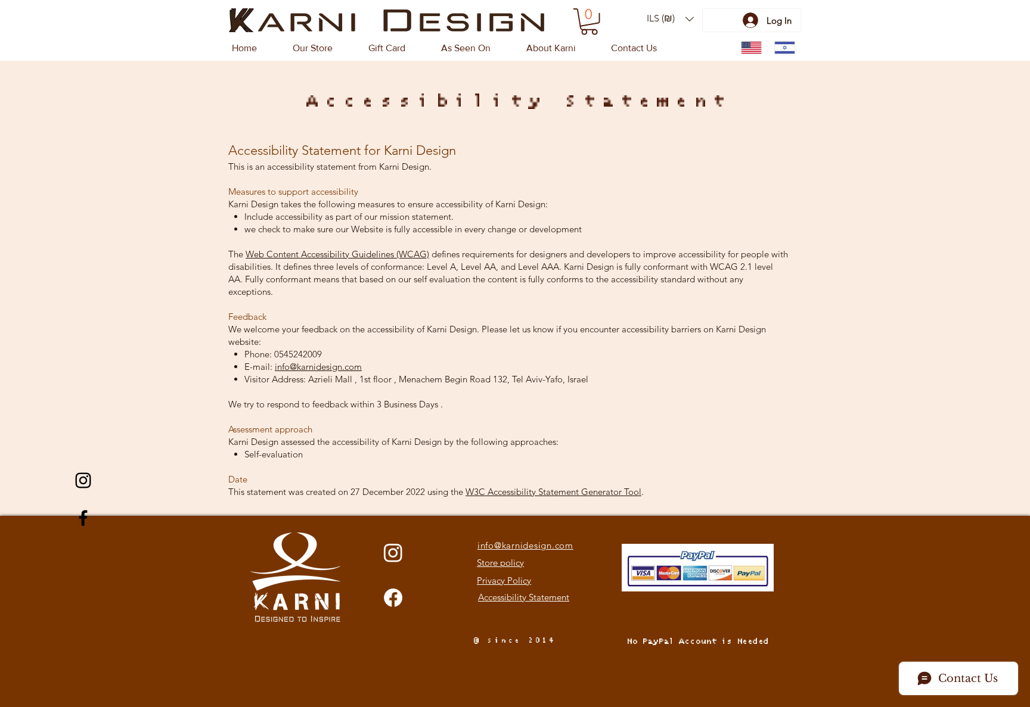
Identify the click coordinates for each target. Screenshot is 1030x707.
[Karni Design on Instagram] (83, 480)
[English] (749, 48)
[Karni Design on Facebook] (83, 517)
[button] (670, 18)
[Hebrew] (782, 48)
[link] (589, 21)
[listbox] (670, 18)
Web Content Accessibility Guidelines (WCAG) (337, 254)
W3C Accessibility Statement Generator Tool (553, 491)
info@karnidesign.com (318, 366)
